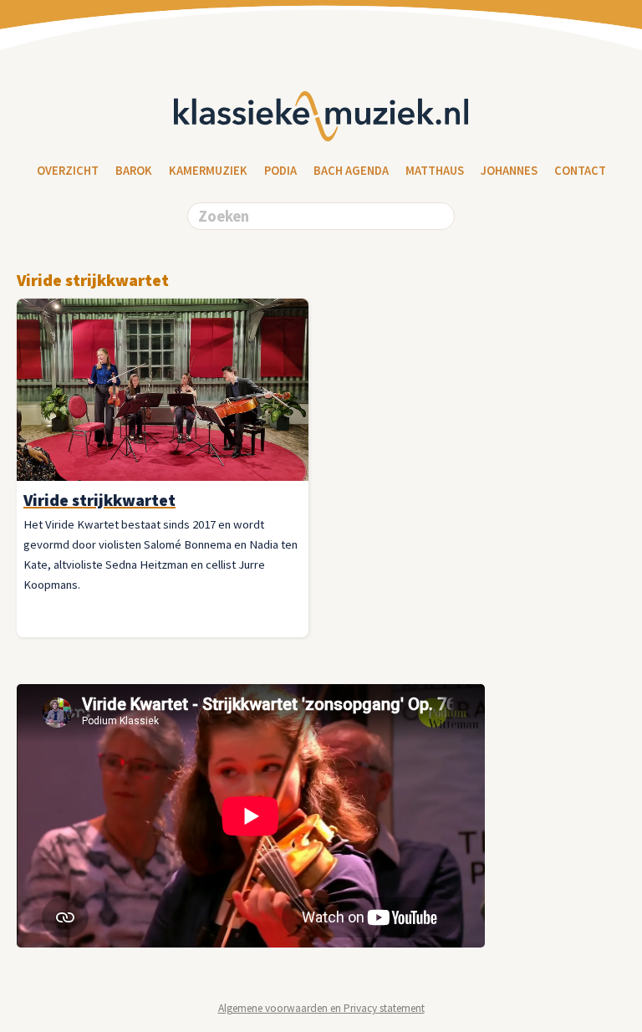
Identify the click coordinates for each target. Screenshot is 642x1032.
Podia (280, 170)
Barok (133, 170)
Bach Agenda (351, 170)
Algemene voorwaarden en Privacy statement (321, 1008)
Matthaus (434, 170)
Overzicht (68, 170)
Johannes (509, 170)
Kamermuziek (208, 170)
